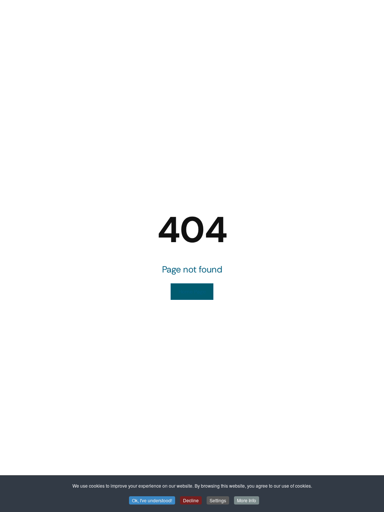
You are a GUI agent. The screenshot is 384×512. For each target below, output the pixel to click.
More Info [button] (246, 500)
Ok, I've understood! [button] (152, 500)
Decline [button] (191, 500)
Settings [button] (218, 500)
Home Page (192, 291)
